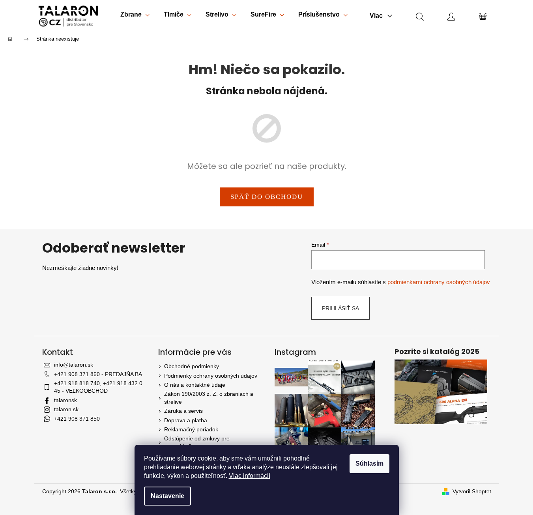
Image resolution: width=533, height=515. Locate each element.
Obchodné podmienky (191, 366)
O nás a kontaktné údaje (194, 385)
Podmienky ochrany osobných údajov (210, 376)
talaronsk (65, 400)
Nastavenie (167, 496)
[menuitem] (135, 16)
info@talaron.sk (73, 364)
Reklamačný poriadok (191, 429)
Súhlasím (369, 463)
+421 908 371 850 (77, 419)
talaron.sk (66, 409)
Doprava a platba (185, 420)
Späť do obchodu (266, 196)
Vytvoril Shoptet (472, 491)
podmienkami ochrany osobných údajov (438, 282)
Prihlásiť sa (340, 308)
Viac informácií (249, 475)
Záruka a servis (183, 411)
